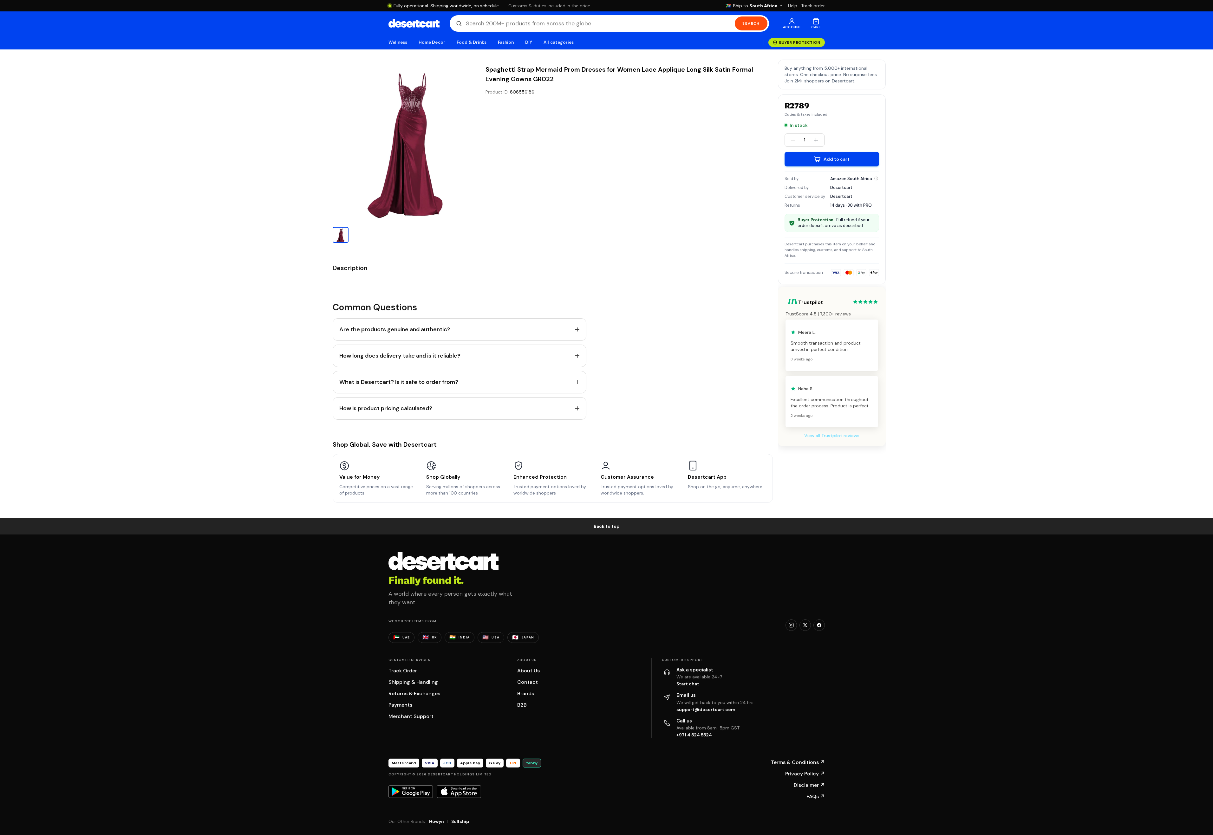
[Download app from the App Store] (459, 791)
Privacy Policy (805, 773)
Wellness (398, 42)
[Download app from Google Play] (410, 791)
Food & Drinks (471, 42)
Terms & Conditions (798, 762)
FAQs (815, 796)
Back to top (607, 526)
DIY (528, 42)
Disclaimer (809, 785)
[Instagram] (791, 625)
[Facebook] (819, 625)
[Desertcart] (414, 23)
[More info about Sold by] (876, 178)
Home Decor (432, 42)
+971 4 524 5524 (694, 735)
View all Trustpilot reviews (831, 435)
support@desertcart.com (705, 709)
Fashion (506, 42)
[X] (805, 625)
